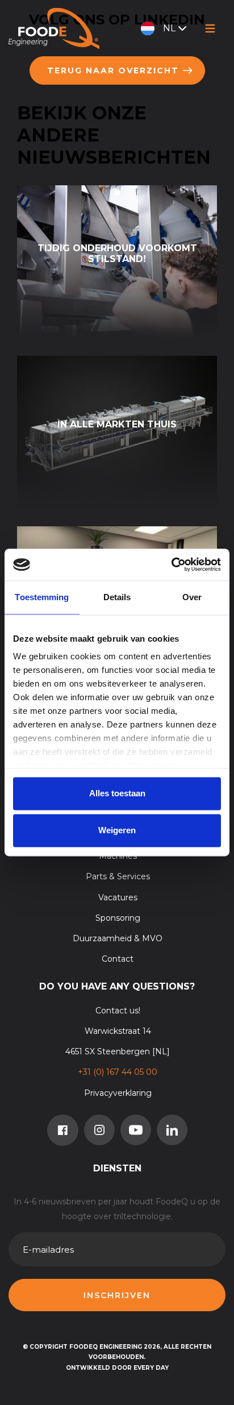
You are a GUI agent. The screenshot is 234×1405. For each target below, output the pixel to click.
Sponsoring (117, 918)
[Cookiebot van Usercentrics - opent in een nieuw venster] (171, 564)
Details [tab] (117, 597)
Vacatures (117, 897)
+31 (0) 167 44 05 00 (117, 1072)
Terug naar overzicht (113, 70)
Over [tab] (192, 597)
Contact (117, 959)
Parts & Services (118, 876)
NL (169, 28)
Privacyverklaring (118, 1093)
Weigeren (117, 830)
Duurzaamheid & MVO (117, 938)
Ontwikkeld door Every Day (117, 1367)
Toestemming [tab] (42, 597)
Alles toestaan (117, 793)
